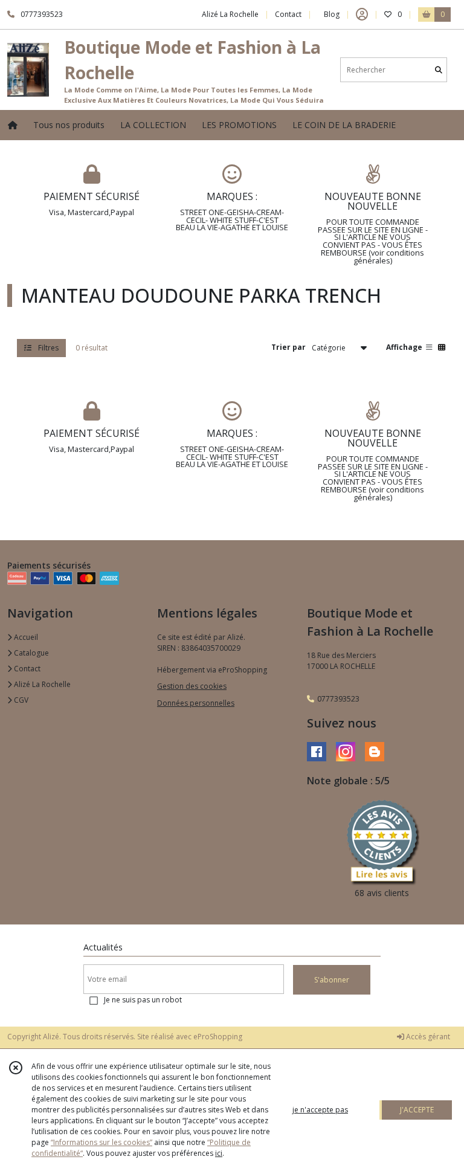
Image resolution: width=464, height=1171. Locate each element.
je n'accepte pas (320, 1110)
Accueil (25, 637)
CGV (20, 700)
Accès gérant (427, 1036)
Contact (288, 14)
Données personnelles (195, 703)
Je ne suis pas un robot (143, 1000)
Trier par (288, 347)
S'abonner (331, 980)
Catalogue (30, 653)
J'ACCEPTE (417, 1110)
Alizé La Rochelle (41, 684)
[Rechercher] (438, 70)
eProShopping (217, 1036)
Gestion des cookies (192, 686)
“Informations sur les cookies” (101, 1142)
